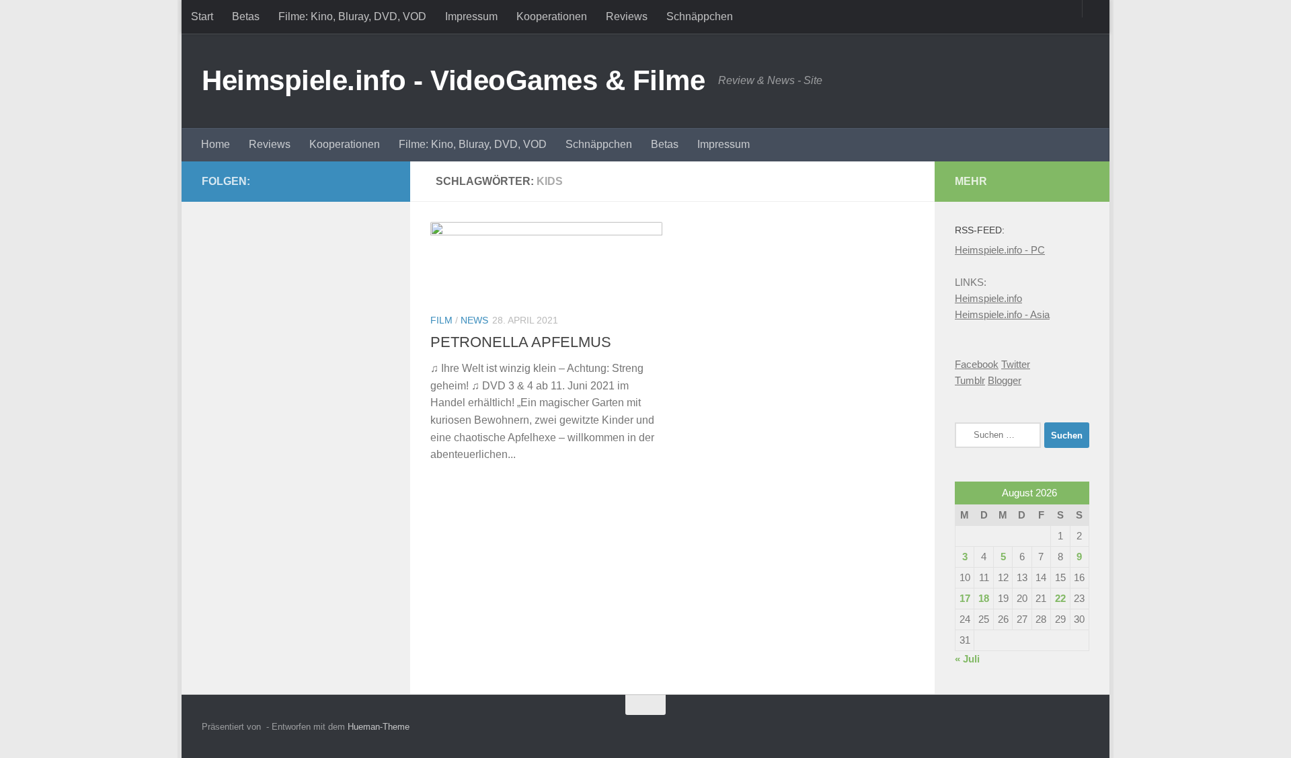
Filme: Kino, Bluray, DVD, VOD (352, 16)
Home (215, 144)
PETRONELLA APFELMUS (520, 342)
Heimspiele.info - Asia (1002, 314)
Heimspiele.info (988, 298)
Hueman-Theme (378, 727)
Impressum (471, 16)
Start (202, 16)
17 (965, 598)
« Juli (967, 659)
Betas (246, 16)
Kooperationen (551, 16)
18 (983, 598)
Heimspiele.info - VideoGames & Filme (453, 80)
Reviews (627, 16)
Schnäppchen (699, 16)
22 (1060, 598)
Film (441, 320)
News (474, 320)
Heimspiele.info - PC (1000, 250)
